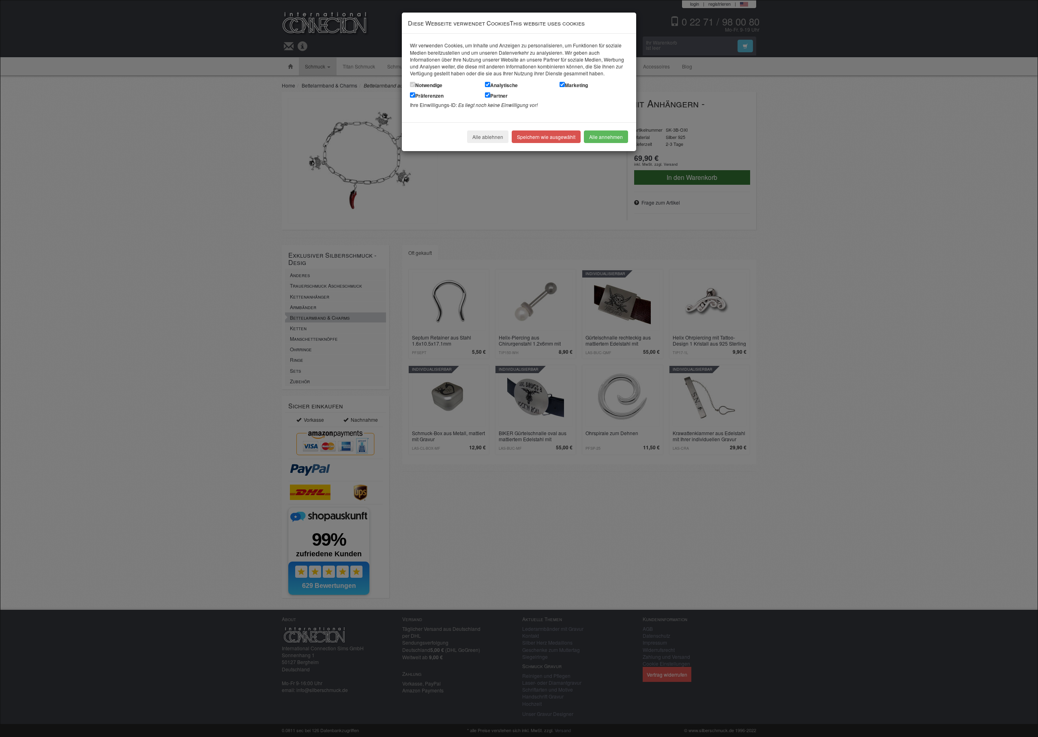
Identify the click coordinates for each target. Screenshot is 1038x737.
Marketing (576, 85)
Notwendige (428, 85)
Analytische (504, 85)
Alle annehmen (606, 136)
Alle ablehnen (487, 136)
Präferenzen (429, 95)
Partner (499, 95)
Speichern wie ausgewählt (546, 136)
